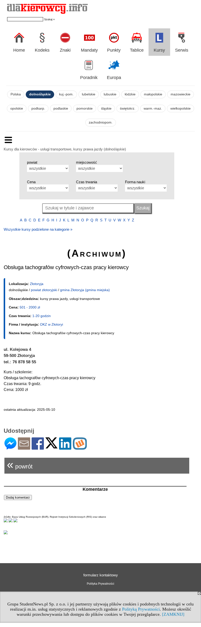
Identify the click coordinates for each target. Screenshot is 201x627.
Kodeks (42, 50)
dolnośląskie (40, 94)
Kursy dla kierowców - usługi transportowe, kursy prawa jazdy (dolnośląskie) (65, 149)
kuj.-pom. (66, 94)
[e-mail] (24, 447)
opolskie (16, 108)
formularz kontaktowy (100, 575)
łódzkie (130, 94)
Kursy (159, 50)
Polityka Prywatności (100, 583)
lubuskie (110, 94)
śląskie (106, 108)
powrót (20, 464)
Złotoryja (36, 284)
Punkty (114, 50)
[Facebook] (38, 447)
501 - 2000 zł (30, 307)
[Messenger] (10, 447)
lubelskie (88, 94)
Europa (114, 77)
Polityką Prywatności (141, 609)
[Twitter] (51, 446)
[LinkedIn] (65, 447)
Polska (16, 94)
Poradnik (89, 77)
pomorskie (84, 108)
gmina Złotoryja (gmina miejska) (85, 290)
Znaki (65, 50)
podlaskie (60, 108)
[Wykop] (80, 447)
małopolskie (153, 94)
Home (19, 50)
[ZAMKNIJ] (173, 614)
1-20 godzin (41, 316)
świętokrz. (127, 108)
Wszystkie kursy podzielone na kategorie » (38, 229)
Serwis (181, 50)
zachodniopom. (101, 122)
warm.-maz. (153, 108)
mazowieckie (180, 94)
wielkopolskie (180, 108)
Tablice (137, 50)
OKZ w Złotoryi (51, 324)
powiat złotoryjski (44, 290)
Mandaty (89, 50)
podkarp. (38, 108)
